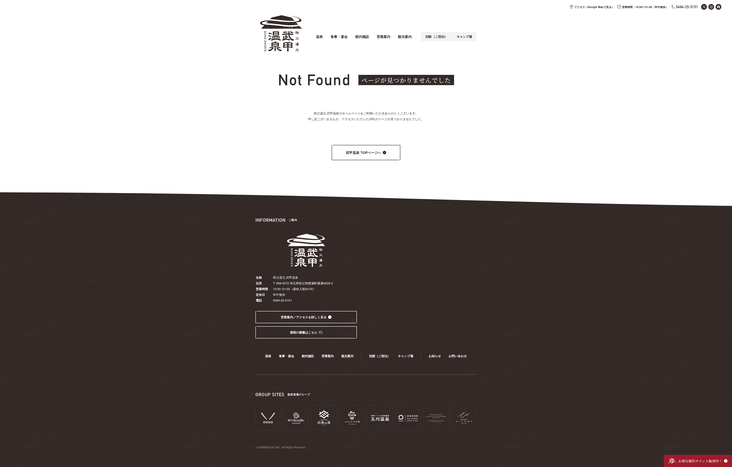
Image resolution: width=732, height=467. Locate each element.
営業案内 (383, 36)
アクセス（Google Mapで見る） (594, 7)
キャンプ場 (464, 36)
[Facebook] (718, 7)
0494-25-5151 (687, 7)
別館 (436, 36)
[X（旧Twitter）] (704, 7)
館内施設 (362, 36)
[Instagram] (711, 7)
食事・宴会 (339, 36)
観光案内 (405, 36)
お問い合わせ (458, 356)
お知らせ (435, 356)
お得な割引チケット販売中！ (700, 460)
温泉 (319, 36)
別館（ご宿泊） (379, 356)
